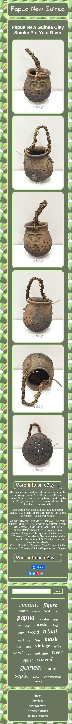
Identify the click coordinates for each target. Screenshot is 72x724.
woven (18, 646)
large (56, 625)
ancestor (41, 624)
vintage (42, 645)
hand (47, 611)
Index (37, 695)
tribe (57, 646)
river (57, 652)
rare (29, 654)
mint (56, 611)
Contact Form (37, 705)
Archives (37, 700)
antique (41, 653)
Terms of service (38, 715)
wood (33, 632)
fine (38, 640)
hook (55, 619)
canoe (36, 611)
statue (50, 668)
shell (18, 652)
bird (27, 626)
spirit (28, 659)
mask (51, 639)
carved (45, 659)
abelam (36, 677)
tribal (50, 631)
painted (23, 611)
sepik (21, 675)
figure (50, 605)
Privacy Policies (38, 710)
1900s (19, 626)
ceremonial (52, 677)
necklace (24, 640)
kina (28, 646)
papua (26, 617)
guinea (30, 667)
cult (21, 633)
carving (38, 681)
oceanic (28, 604)
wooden (44, 619)
